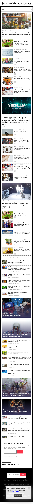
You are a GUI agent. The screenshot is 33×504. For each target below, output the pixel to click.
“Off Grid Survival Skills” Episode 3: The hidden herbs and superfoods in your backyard (22, 43)
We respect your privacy (21, 483)
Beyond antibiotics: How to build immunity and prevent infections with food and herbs (16, 34)
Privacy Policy (15, 491)
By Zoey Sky (15, 349)
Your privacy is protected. (8, 456)
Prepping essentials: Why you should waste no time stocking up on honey (19, 281)
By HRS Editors (16, 277)
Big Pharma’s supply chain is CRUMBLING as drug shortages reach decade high (15, 335)
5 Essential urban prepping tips (12, 315)
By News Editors (16, 420)
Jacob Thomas (11, 30)
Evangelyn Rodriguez (23, 49)
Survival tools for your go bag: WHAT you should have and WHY (21, 141)
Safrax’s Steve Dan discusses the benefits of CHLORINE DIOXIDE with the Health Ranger (22, 224)
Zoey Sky (21, 164)
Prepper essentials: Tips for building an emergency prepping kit (22, 168)
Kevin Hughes (21, 220)
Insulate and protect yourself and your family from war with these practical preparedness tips (19, 430)
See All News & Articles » (16, 258)
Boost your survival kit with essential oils (18, 352)
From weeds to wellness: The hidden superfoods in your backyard (16, 261)
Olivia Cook (22, 67)
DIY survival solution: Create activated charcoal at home (20, 132)
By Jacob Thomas (16, 263)
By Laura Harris (16, 367)
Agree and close (18, 495)
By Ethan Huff (10, 332)
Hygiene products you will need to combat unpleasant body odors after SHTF (22, 159)
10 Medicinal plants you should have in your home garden (21, 214)
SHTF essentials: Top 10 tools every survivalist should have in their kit (21, 61)
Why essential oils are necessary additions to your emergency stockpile (19, 341)
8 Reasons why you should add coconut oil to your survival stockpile (21, 177)
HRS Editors (21, 58)
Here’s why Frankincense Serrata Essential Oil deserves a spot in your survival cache (16, 394)
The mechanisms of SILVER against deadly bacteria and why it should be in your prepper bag (15, 205)
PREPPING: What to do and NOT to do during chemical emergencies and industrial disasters (19, 365)
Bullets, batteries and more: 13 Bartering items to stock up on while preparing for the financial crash (19, 359)
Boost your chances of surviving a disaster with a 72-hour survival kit (22, 79)
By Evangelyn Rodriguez (17, 289)
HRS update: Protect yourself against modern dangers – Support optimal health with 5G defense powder (19, 372)
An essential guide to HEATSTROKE (16, 436)
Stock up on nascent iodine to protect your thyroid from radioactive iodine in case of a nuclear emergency (16, 411)
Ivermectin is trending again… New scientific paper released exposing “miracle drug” (18, 417)
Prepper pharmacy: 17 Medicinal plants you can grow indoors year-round (22, 241)
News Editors (21, 230)
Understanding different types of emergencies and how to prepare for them (22, 91)
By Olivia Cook (16, 283)
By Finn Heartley (16, 271)
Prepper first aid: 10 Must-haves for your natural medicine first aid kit (22, 251)
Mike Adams (10, 115)
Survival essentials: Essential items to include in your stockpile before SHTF (22, 71)
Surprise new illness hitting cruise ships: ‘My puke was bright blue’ (22, 232)
